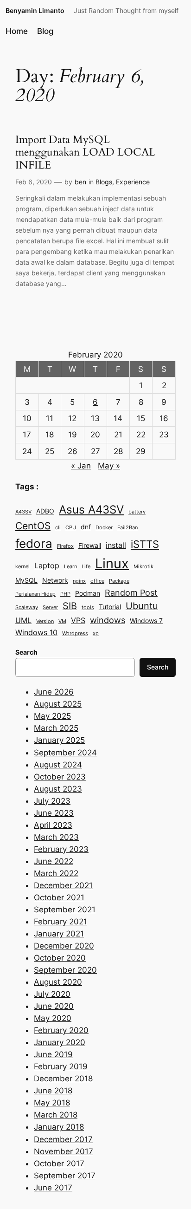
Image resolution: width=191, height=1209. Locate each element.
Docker (104, 528)
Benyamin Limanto (35, 10)
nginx (79, 581)
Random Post (131, 592)
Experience (133, 182)
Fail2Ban (127, 528)
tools (88, 607)
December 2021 (63, 885)
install (116, 545)
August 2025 (58, 703)
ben (80, 182)
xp (96, 633)
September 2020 (65, 970)
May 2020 (52, 1018)
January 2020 (59, 1042)
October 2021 (59, 897)
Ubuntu (142, 605)
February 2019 (61, 1066)
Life (86, 567)
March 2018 (55, 1114)
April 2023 (53, 825)
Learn (70, 567)
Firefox (65, 546)
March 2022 (56, 873)
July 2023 (52, 801)
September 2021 (65, 909)
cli (58, 528)
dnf (86, 527)
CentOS (33, 526)
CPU (70, 528)
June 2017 (53, 1187)
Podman (87, 593)
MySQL (26, 580)
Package (119, 581)
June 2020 (54, 1006)
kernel (22, 567)
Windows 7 (146, 620)
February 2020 (61, 1030)
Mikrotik (143, 567)
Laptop (46, 565)
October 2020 (60, 957)
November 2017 (63, 1151)
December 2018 (63, 1078)
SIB (70, 605)
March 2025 (56, 728)
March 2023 (56, 837)
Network (55, 580)
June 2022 (53, 861)
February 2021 (60, 921)
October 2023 (60, 776)
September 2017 (65, 1175)
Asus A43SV (91, 509)
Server (50, 607)
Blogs (104, 182)
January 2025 (59, 740)
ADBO (45, 511)
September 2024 (65, 752)
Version (45, 621)
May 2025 (52, 716)
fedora (33, 543)
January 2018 (59, 1126)
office (97, 581)
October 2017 (59, 1163)
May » (109, 465)
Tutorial (110, 607)
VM (62, 621)
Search (157, 667)
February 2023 (61, 849)
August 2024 (58, 764)
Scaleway (26, 607)
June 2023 (54, 813)
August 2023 (58, 788)
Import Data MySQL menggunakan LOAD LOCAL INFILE (85, 152)
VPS (78, 620)
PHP (65, 594)
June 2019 (53, 1054)
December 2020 (64, 945)
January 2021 (59, 933)
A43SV (23, 512)
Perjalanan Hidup (35, 594)
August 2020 (58, 982)
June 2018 (53, 1090)
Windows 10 (36, 632)
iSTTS (145, 544)
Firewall (89, 545)
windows (107, 620)
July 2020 (52, 994)
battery (137, 512)
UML (23, 620)
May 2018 (52, 1102)
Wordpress (75, 633)
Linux (112, 563)
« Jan (81, 465)
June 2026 (54, 691)
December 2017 (63, 1139)
